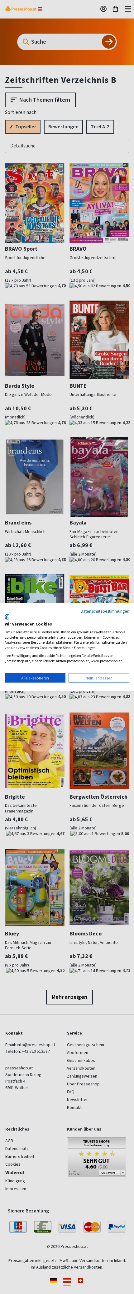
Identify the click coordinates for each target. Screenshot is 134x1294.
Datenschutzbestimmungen (105, 611)
